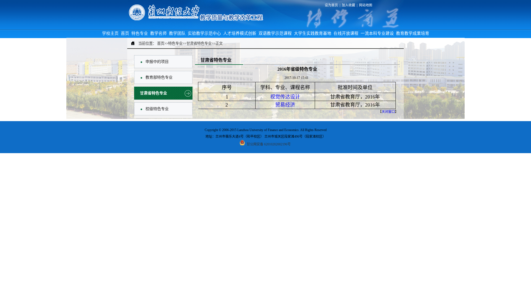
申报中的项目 (157, 62)
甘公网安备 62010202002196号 (268, 144)
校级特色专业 (157, 109)
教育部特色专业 (159, 77)
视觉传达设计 (285, 97)
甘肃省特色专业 (153, 93)
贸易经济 (285, 105)
